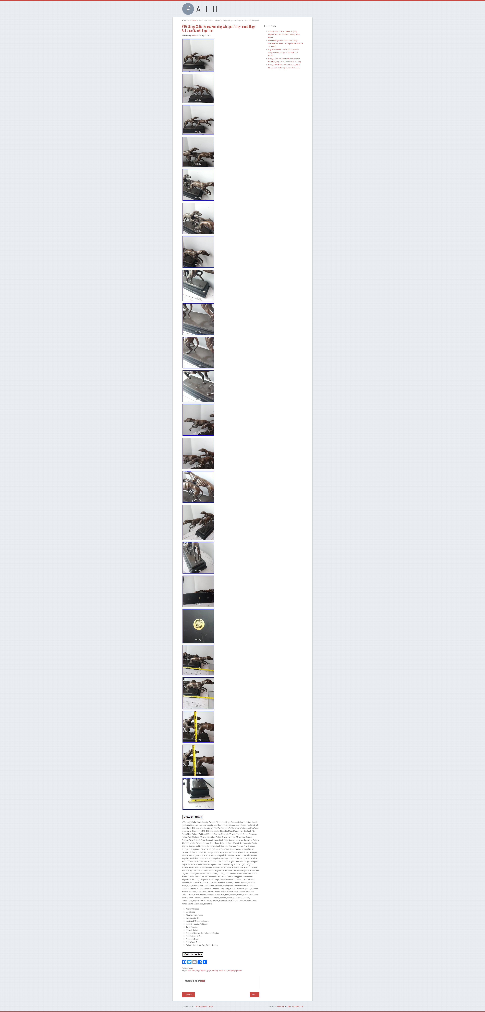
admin (194, 35)
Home (194, 20)
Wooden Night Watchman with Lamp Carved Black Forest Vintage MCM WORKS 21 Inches (285, 43)
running (215, 970)
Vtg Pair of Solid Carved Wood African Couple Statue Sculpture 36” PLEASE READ (283, 52)
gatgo (191, 968)
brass (189, 970)
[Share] (199, 962)
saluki (221, 970)
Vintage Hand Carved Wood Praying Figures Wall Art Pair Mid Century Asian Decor (284, 34)
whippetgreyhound (235, 970)
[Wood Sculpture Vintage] (201, 13)
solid (225, 970)
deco (193, 970)
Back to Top (296, 1006)
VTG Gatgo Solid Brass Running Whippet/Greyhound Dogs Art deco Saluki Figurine (218, 28)
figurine (203, 970)
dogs (198, 970)
